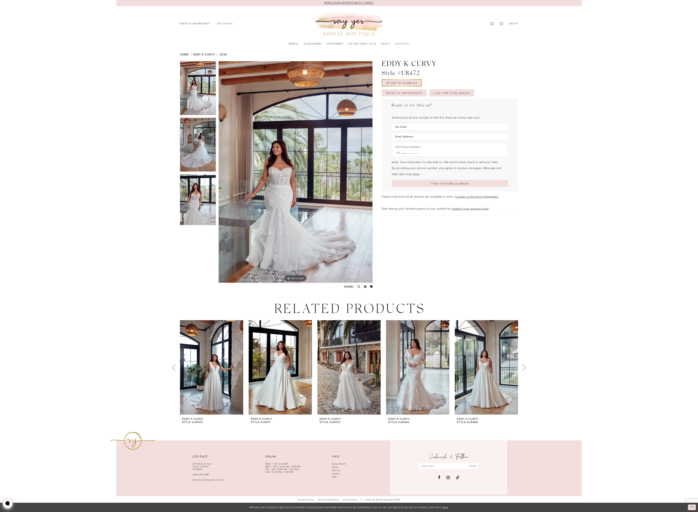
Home (184, 54)
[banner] (349, 24)
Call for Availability (452, 93)
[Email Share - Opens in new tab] (371, 286)
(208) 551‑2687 (201, 474)
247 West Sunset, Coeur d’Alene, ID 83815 (202, 466)
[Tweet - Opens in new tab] (358, 286)
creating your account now (470, 209)
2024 (223, 54)
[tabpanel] (198, 89)
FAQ (334, 476)
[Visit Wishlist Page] (501, 24)
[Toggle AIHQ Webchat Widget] (8, 503)
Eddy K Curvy (204, 54)
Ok (692, 507)
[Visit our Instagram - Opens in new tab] (448, 477)
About (335, 467)
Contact (336, 473)
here (445, 507)
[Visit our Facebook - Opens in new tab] (439, 477)
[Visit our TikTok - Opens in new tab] (457, 477)
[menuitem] (195, 24)
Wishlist (336, 470)
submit (472, 465)
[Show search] (492, 24)
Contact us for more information (476, 197)
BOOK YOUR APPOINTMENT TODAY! (349, 3)
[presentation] (211, 367)
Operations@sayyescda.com (208, 479)
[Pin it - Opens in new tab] (365, 286)
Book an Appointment (404, 93)
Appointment (339, 463)
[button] (513, 24)
